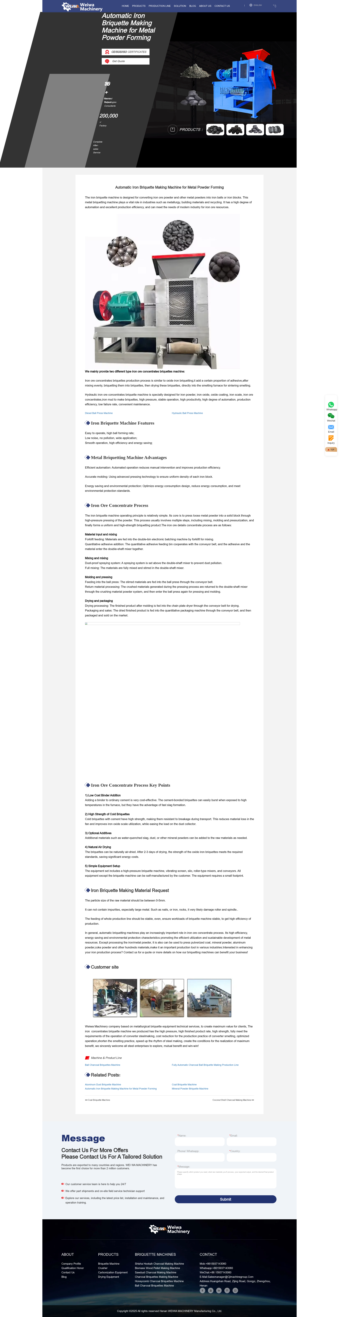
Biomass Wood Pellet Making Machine (157, 1268)
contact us (222, 6)
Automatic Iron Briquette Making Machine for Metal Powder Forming (121, 1088)
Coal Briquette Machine (184, 1084)
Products (139, 6)
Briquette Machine (108, 1263)
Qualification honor (72, 1268)
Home (125, 6)
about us (205, 6)
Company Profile (71, 1263)
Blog (192, 6)
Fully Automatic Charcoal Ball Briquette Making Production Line (205, 1064)
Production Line (160, 6)
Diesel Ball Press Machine (99, 413)
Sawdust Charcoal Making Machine (155, 1272)
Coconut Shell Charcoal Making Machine (232, 1100)
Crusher (103, 1268)
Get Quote (118, 61)
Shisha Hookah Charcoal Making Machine (159, 1263)
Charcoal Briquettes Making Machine (156, 1276)
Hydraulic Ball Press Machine (187, 413)
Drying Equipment (108, 1276)
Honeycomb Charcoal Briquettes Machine (159, 1281)
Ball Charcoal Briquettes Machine (102, 1064)
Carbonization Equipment (113, 1272)
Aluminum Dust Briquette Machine (103, 1084)
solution (180, 6)
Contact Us (68, 1272)
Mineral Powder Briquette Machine (190, 1088)
